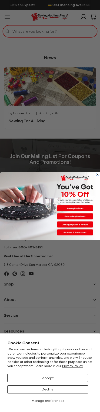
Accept (47, 378)
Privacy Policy (72, 366)
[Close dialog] (97, 174)
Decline (47, 389)
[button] (75, 208)
